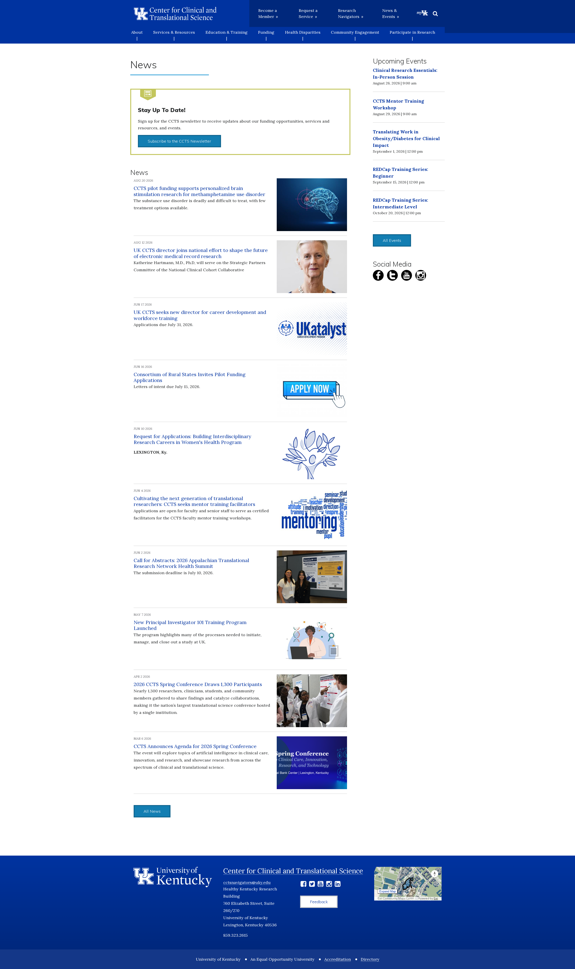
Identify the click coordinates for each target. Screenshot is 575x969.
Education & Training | (227, 35)
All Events (392, 240)
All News (152, 811)
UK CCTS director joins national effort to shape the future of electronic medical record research (201, 253)
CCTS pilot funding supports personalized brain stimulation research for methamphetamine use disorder (199, 191)
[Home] (175, 13)
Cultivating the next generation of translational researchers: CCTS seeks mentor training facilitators (194, 501)
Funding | (266, 35)
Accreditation (337, 959)
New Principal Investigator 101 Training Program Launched (190, 625)
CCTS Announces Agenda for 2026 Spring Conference (195, 746)
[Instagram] (329, 885)
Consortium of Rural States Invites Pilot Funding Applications (189, 377)
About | (137, 35)
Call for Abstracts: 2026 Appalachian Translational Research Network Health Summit (191, 563)
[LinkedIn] (337, 885)
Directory (370, 959)
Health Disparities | (303, 35)
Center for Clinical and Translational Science (293, 871)
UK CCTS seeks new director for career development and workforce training (200, 315)
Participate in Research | (412, 35)
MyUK (422, 12)
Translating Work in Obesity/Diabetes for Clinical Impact (406, 138)
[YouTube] (320, 885)
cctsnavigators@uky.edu (247, 882)
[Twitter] (312, 885)
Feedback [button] (319, 901)
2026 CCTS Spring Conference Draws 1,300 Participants (198, 684)
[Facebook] (303, 885)
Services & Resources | (174, 35)
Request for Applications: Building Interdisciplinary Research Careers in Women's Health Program (192, 439)
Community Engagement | (355, 35)
